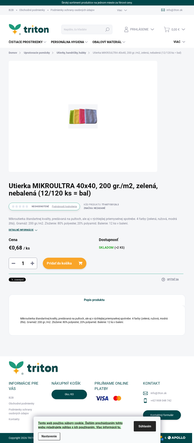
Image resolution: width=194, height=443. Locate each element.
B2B (11, 10)
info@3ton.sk (159, 393)
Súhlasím (144, 426)
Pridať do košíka (59, 263)
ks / (69, 394)
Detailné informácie (21, 230)
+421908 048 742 (161, 400)
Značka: (94, 208)
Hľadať (107, 29)
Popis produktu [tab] (94, 300)
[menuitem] (28, 42)
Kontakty (14, 419)
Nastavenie (49, 436)
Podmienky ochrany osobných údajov (73, 10)
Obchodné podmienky (32, 10)
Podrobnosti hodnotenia (64, 206)
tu (118, 427)
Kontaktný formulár (162, 415)
